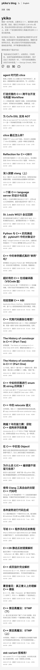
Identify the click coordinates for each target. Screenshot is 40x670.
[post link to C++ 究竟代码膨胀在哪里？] (20, 325)
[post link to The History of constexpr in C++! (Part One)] (20, 368)
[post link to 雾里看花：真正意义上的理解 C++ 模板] (20, 593)
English (26, 3)
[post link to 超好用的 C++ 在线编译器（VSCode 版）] (20, 285)
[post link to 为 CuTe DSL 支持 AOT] (20, 122)
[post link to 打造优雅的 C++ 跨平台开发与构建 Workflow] (20, 101)
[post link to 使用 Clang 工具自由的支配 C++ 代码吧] (20, 495)
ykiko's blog (8, 3)
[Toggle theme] (18, 3)
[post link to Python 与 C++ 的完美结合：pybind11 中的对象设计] (20, 240)
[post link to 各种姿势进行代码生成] (20, 515)
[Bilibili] (18, 66)
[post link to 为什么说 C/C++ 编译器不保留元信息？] (20, 472)
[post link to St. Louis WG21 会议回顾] (20, 220)
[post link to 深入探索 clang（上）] (20, 178)
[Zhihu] (13, 66)
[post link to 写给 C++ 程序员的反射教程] (20, 534)
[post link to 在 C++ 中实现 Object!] (20, 452)
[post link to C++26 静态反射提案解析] (20, 553)
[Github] (3, 66)
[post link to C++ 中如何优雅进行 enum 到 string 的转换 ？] (20, 390)
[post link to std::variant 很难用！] (20, 658)
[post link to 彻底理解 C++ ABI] (20, 306)
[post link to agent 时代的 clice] (20, 80)
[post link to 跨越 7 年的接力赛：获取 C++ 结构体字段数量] (20, 431)
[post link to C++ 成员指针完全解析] (20, 572)
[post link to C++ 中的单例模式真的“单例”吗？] (20, 263)
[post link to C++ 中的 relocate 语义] (20, 410)
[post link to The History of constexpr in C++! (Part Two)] (20, 345)
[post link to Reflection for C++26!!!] (20, 159)
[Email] (8, 66)
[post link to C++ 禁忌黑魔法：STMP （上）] (20, 637)
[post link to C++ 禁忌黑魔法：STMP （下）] (20, 615)
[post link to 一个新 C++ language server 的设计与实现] (20, 199)
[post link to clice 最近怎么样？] (20, 140)
